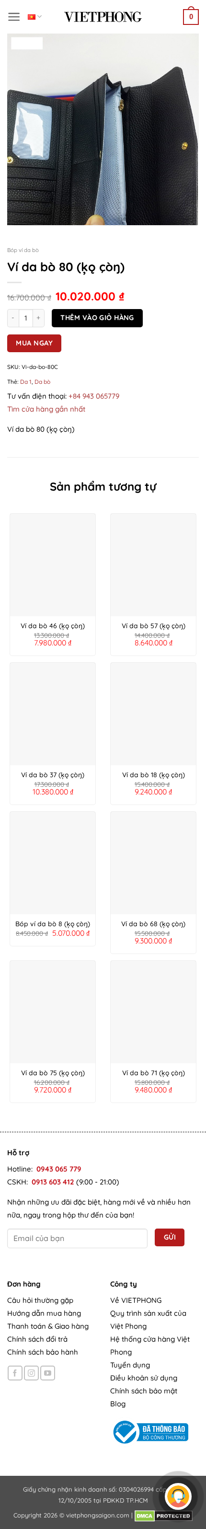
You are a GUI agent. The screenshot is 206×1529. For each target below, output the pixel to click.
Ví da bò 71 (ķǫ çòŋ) (153, 1073)
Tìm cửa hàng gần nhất (46, 409)
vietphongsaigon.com (97, 1515)
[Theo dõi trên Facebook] (15, 1373)
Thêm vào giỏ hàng (97, 317)
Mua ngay (34, 342)
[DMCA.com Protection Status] (164, 1515)
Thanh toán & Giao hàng (48, 1326)
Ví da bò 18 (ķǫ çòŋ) (153, 774)
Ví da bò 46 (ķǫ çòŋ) (53, 625)
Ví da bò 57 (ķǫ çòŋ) (153, 625)
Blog (118, 1403)
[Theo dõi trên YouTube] (47, 1373)
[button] (14, 17)
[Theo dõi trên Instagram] (31, 1373)
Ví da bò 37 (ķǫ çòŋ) (52, 774)
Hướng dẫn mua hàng (44, 1313)
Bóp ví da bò (23, 249)
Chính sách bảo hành (42, 1352)
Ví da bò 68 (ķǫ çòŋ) (153, 924)
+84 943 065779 (94, 396)
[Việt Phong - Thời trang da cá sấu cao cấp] (103, 16)
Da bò (42, 381)
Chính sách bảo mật (143, 1390)
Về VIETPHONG (135, 1300)
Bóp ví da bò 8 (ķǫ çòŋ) (52, 924)
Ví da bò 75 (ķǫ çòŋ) (53, 1073)
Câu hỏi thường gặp (40, 1300)
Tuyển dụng (130, 1364)
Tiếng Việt (35, 16)
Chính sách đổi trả (37, 1339)
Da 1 (26, 381)
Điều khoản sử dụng (143, 1377)
